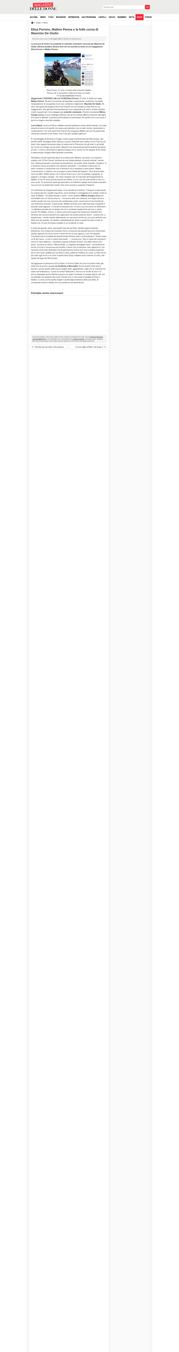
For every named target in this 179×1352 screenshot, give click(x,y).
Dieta (131, 17)
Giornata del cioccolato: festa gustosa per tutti (49, 347)
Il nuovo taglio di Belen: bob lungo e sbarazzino (89, 347)
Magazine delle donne (96, 337)
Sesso (112, 17)
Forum (148, 17)
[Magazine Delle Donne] (43, 6)
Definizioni (73, 17)
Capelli (102, 17)
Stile (51, 17)
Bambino (122, 17)
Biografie (61, 17)
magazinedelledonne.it (39, 339)
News (43, 17)
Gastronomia (89, 17)
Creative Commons (78, 339)
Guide (139, 17)
